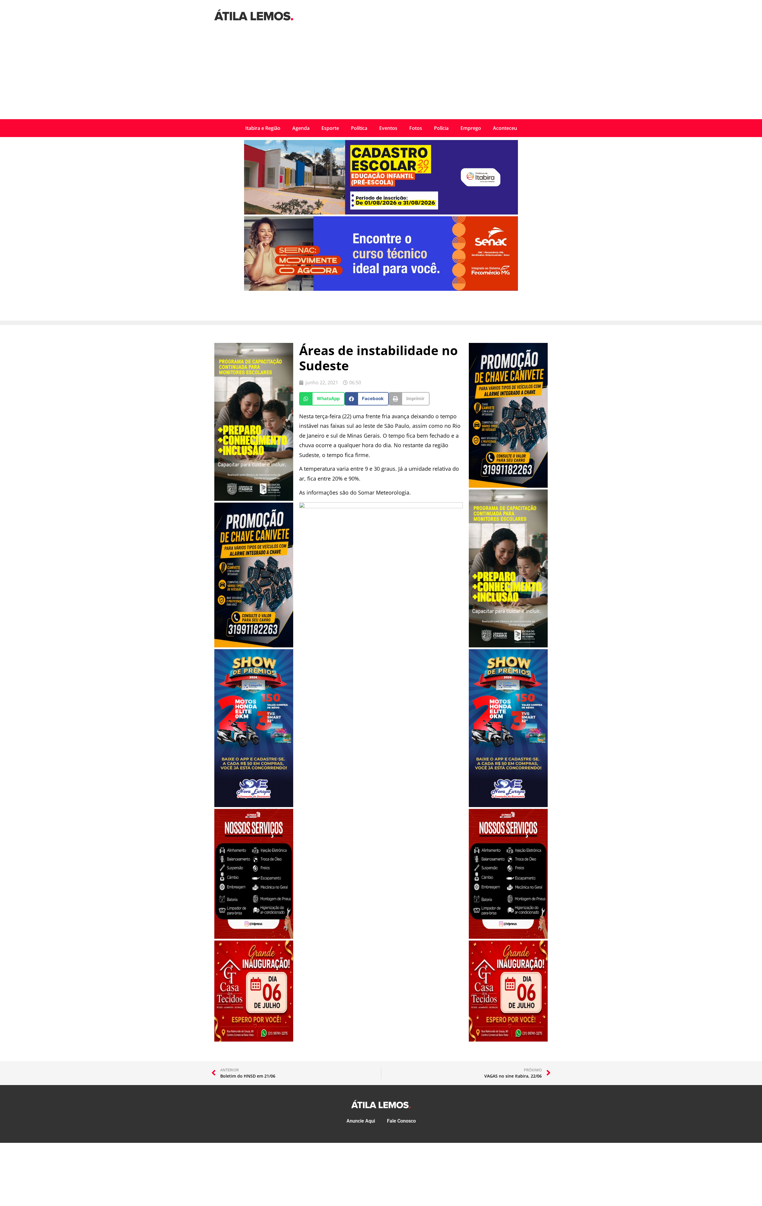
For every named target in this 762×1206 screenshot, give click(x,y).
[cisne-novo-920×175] (381, 506)
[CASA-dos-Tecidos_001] (253, 1040)
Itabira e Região (262, 128)
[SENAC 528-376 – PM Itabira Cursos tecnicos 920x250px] (381, 289)
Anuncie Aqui (360, 1121)
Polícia (441, 128)
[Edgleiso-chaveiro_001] (253, 646)
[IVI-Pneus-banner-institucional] (253, 937)
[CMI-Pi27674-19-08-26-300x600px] (253, 499)
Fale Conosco (401, 1121)
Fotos (415, 128)
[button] (322, 398)
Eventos (388, 128)
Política (359, 128)
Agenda (301, 128)
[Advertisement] (381, 74)
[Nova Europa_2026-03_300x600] (253, 805)
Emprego (470, 128)
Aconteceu (505, 128)
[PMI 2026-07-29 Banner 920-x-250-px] (381, 213)
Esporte (330, 128)
